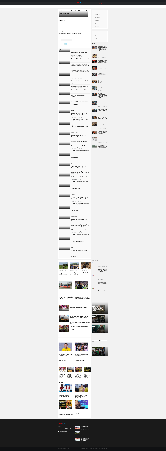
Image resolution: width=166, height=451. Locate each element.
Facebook (96, 38)
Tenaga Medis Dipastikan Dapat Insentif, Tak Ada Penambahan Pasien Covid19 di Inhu (102, 270)
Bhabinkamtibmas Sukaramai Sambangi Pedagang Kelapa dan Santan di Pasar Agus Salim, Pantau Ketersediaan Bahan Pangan (102, 48)
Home (62, 6)
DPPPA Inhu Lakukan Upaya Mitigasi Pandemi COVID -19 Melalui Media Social (102, 277)
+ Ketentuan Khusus (95, 448)
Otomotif (76, 6)
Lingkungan (90, 6)
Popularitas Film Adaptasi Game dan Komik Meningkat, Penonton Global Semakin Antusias (65, 355)
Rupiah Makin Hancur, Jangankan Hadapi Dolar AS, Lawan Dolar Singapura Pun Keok (85, 439)
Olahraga (99, 6)
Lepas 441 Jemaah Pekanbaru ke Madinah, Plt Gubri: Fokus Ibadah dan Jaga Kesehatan (99, 319)
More (104, 6)
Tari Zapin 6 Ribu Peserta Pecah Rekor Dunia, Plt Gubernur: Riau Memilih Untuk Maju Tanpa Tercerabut (79, 328)
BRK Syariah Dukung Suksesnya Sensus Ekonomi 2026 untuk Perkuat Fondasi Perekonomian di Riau (85, 427)
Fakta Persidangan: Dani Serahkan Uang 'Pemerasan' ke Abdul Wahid (102, 81)
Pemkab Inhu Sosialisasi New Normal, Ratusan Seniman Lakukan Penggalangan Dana (102, 264)
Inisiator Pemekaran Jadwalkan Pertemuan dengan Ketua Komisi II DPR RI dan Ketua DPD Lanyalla (80, 65)
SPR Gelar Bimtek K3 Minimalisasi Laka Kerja (79, 86)
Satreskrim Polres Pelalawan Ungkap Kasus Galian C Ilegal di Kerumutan (85, 272)
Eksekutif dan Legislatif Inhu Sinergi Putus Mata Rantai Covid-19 (103, 283)
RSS (95, 35)
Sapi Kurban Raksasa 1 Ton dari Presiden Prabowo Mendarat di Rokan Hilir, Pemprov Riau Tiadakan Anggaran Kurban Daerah (98, 308)
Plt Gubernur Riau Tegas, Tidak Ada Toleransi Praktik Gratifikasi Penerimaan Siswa (81, 396)
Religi (86, 6)
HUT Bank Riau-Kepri (97, 17)
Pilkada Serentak (97, 20)
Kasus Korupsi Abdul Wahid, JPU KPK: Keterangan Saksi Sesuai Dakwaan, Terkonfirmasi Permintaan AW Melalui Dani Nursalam (102, 125)
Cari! (93, 341)
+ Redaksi (87, 448)
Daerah (65, 6)
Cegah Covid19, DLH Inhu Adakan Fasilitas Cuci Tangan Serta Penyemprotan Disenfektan (102, 289)
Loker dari (94, 342)
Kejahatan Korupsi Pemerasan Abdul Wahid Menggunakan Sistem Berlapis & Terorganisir (102, 61)
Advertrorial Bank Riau (98, 26)
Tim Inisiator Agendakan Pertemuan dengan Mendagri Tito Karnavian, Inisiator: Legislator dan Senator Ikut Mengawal (79, 54)
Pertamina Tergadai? (75, 104)
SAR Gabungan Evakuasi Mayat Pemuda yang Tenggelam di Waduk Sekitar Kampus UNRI (102, 68)
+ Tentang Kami (83, 448)
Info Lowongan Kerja (97, 14)
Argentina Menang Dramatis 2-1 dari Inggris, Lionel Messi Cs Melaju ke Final (82, 294)
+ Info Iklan (90, 448)
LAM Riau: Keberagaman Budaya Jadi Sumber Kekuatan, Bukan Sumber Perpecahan (87, 376)
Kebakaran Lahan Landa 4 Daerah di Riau (79, 250)
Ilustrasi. (61, 15)
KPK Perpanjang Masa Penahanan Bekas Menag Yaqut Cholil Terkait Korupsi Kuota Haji (103, 117)
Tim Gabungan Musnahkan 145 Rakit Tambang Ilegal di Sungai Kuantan (102, 88)
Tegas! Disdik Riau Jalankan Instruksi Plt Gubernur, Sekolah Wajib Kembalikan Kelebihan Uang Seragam (66, 413)
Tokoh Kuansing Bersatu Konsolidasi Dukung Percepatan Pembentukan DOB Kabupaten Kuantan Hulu (79, 114)
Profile (81, 6)
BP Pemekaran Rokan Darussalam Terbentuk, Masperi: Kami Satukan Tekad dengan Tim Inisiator (79, 198)
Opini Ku (96, 23)
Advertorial (71, 6)
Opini (95, 6)
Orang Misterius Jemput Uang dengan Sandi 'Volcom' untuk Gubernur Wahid (102, 132)
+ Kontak (107, 448)
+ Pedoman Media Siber (102, 448)
